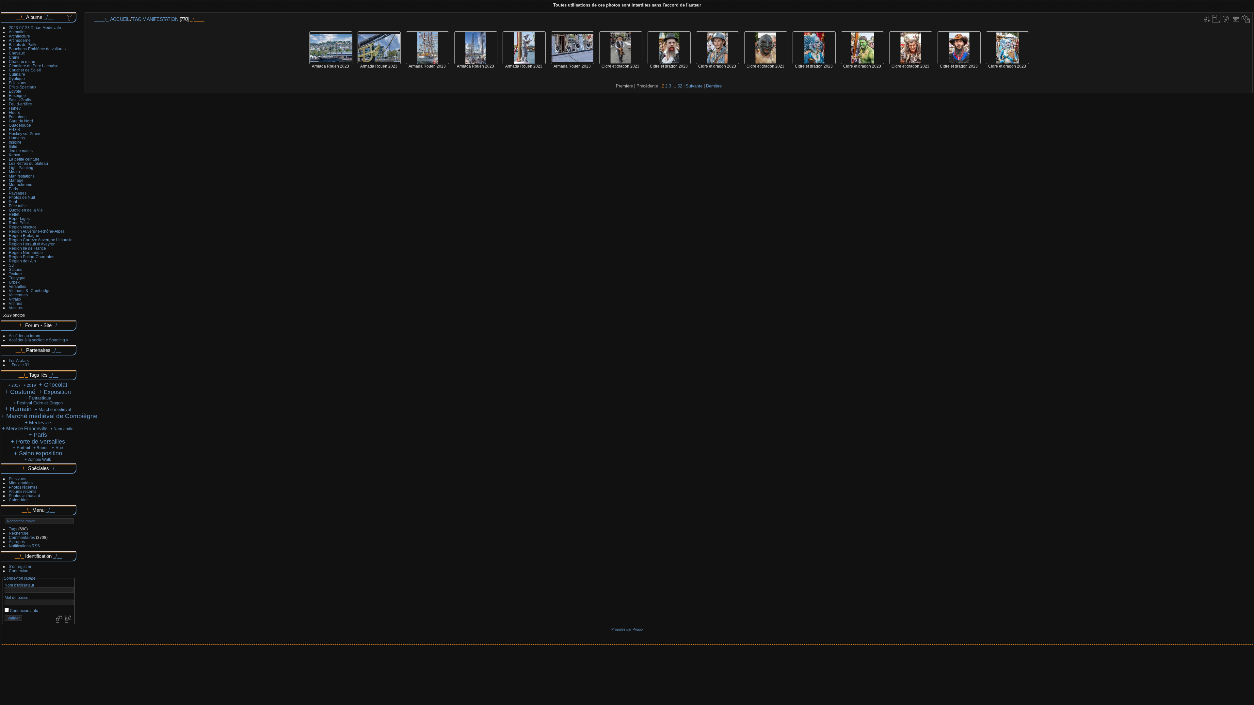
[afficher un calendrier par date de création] (1246, 19)
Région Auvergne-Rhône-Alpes (37, 231)
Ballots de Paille (23, 44)
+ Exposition (55, 392)
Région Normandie (26, 252)
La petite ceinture (24, 159)
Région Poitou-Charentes (31, 257)
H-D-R (14, 129)
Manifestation (160, 19)
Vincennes (18, 295)
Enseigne (17, 95)
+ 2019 (30, 385)
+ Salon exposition (38, 453)
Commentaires (22, 537)
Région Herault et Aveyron (32, 244)
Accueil (119, 19)
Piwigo (638, 629)
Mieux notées (21, 483)
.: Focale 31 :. (20, 365)
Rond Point (19, 223)
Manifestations (22, 176)
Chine (14, 57)
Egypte (15, 91)
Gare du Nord (21, 121)
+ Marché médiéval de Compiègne (49, 416)
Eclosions (17, 83)
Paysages (17, 193)
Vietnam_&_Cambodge (30, 291)
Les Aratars (19, 360)
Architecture (19, 36)
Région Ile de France (27, 248)
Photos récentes (23, 487)
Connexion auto (23, 610)
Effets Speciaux (22, 87)
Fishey (15, 108)
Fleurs (14, 112)
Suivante (694, 86)
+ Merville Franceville (24, 428)
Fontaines (17, 117)
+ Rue (57, 447)
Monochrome (20, 184)
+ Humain (18, 408)
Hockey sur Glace (24, 134)
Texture (15, 274)
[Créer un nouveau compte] (58, 619)
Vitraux (15, 299)
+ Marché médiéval (53, 409)
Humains (17, 138)
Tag (136, 19)
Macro (14, 172)
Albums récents (22, 491)
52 (680, 86)
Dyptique (17, 78)
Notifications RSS (24, 546)
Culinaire (17, 74)
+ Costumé (20, 391)
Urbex (14, 282)
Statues (15, 269)
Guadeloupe (20, 125)
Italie (13, 146)
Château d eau (22, 61)
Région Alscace (23, 227)
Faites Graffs (20, 100)
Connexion (18, 571)
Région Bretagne (24, 235)
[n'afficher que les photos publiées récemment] (70, 17)
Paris (13, 189)
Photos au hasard (24, 496)
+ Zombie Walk (37, 460)
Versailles (17, 286)
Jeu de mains (21, 151)
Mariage (16, 180)
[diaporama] (1226, 19)
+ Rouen (41, 448)
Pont (13, 201)
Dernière (714, 86)
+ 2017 (14, 385)
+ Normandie (61, 429)
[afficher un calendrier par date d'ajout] (1236, 19)
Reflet (14, 214)
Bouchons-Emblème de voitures (37, 49)
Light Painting (21, 167)
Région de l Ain (22, 261)
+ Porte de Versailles (38, 441)
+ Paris (37, 434)
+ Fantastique (38, 398)
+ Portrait (21, 447)
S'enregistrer (20, 566)
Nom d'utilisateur (19, 585)
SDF (13, 265)
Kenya (14, 155)
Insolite (15, 142)
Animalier (17, 32)
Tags (13, 529)
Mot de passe (16, 597)
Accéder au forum (24, 336)
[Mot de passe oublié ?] (67, 619)
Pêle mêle (18, 206)
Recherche (18, 533)
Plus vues (17, 479)
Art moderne (20, 40)
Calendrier (18, 500)
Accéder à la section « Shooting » (38, 340)
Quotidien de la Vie (26, 210)
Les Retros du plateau (28, 163)
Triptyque (17, 278)
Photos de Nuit (22, 197)
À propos (17, 542)
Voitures (16, 308)
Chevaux (17, 53)
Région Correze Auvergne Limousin (40, 240)
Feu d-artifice (20, 104)
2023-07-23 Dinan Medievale (35, 27)
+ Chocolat (53, 385)
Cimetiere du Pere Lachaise (33, 66)
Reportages (19, 218)
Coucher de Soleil (25, 70)
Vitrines (15, 303)
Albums (34, 17)
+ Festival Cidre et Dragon (38, 402)
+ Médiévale (38, 422)
